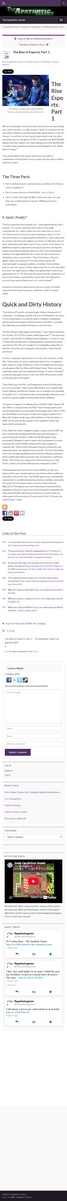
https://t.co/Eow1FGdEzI (31, 977)
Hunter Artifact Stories (16, 812)
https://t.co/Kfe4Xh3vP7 (18, 1012)
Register (9, 770)
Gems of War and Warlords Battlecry (35, 38)
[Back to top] (60, 1194)
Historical (19, 623)
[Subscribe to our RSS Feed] (4, 507)
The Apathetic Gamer (13, 19)
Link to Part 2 (47, 192)
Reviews (25, 27)
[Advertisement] (33, 1066)
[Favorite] (50, 954)
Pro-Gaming (39, 623)
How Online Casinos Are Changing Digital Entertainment (32, 792)
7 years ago (12, 947)
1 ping (10, 630)
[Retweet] (33, 954)
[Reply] (17, 954)
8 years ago (12, 1015)
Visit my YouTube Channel (17, 916)
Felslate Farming (12, 805)
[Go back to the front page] (33, 11)
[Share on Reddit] (10, 513)
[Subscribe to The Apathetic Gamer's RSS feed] (3, 2)
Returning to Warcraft (15, 818)
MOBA (28, 623)
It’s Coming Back (13, 798)
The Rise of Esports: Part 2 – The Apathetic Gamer (30, 639)
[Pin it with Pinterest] (16, 513)
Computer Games (32, 62)
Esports (10, 623)
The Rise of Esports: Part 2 (32, 44)
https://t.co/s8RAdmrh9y (18, 944)
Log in (7, 775)
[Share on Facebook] (4, 513)
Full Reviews (36, 27)
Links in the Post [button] (14, 533)
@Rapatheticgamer (25, 936)
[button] (17, 149)
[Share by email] (22, 513)
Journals (55, 62)
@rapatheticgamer (43, 944)
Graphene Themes (24, 1197)
